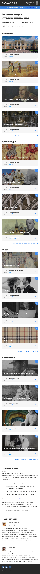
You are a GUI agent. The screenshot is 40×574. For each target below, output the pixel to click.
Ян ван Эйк (30, 7)
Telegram (29, 4)
